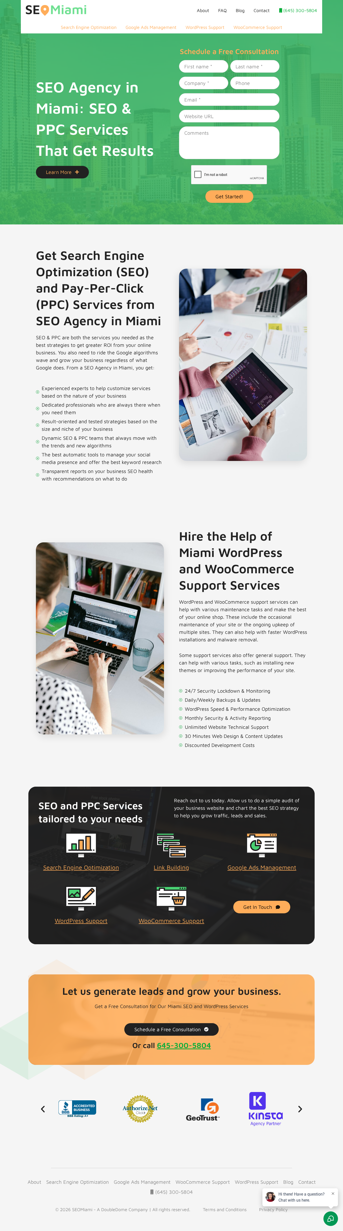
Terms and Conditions (225, 1209)
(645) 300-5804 (299, 10)
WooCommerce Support (258, 27)
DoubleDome (114, 1209)
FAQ (222, 10)
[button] (42, 1108)
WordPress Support (205, 27)
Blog (240, 10)
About (203, 10)
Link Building (171, 867)
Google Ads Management (151, 27)
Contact (262, 10)
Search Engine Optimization (89, 27)
